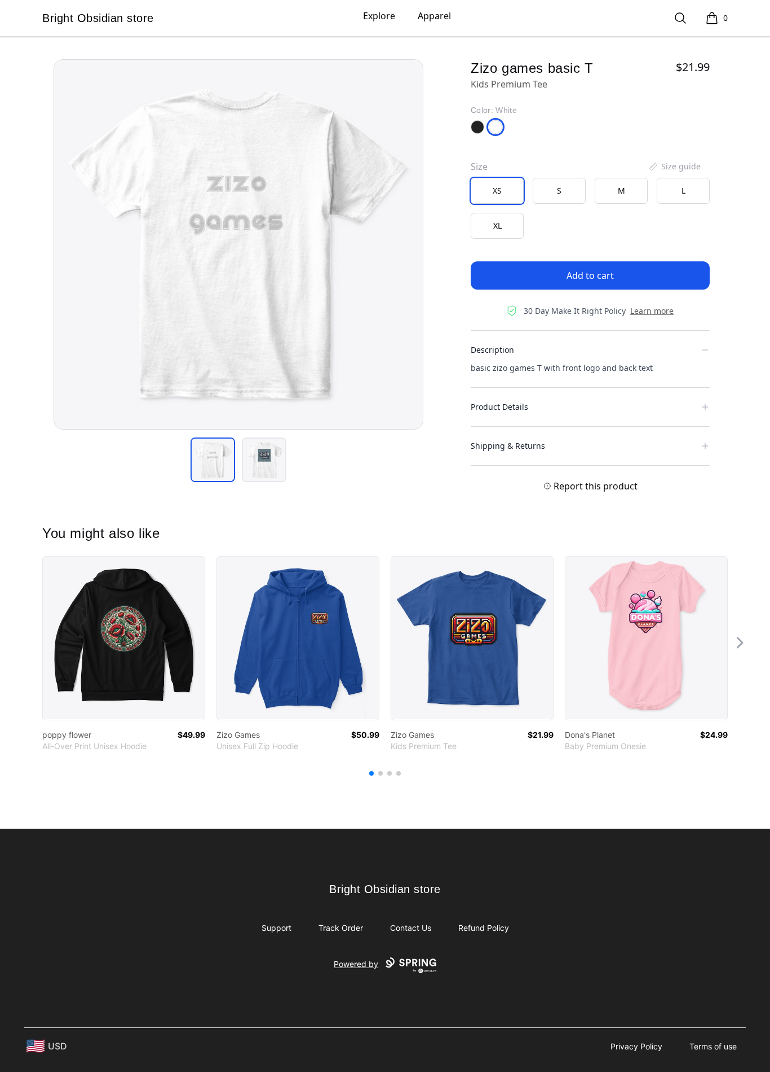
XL (497, 225)
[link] (124, 638)
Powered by (356, 964)
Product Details (499, 406)
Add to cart (590, 275)
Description (492, 349)
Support (276, 928)
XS (497, 190)
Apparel (434, 16)
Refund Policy (483, 928)
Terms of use (713, 1046)
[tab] (213, 460)
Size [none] (479, 166)
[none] (674, 166)
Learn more (652, 310)
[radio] (497, 191)
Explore (379, 16)
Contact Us (410, 928)
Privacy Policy (636, 1046)
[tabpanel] (238, 244)
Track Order (340, 928)
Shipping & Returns (508, 445)
